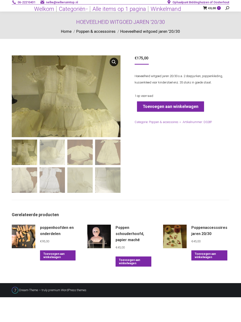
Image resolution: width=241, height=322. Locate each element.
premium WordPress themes (67, 290)
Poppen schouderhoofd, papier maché (130, 233)
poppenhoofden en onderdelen (57, 230)
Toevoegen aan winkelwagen (170, 106)
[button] (114, 62)
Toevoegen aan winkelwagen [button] (53, 255)
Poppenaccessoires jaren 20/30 (209, 230)
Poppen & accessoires (163, 122)
